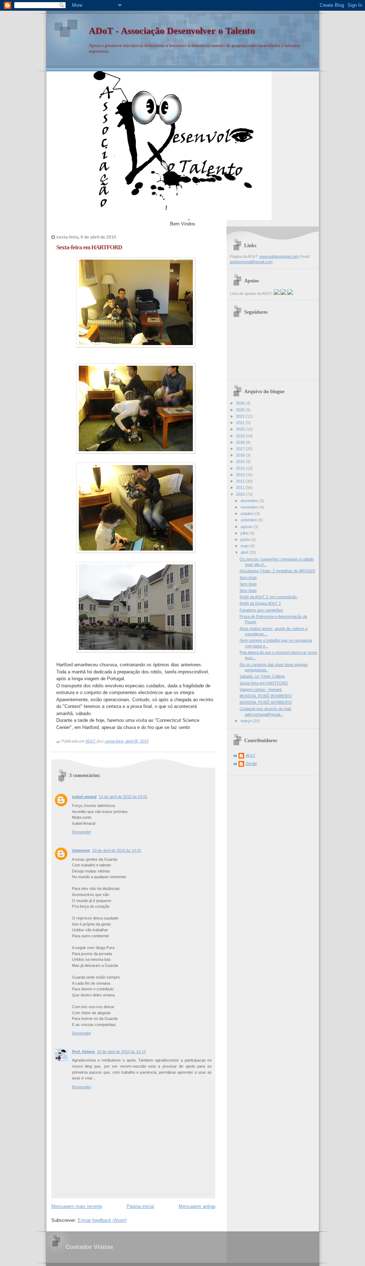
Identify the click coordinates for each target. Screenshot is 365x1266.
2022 (241, 416)
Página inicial (140, 1206)
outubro (248, 513)
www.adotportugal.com (279, 256)
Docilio (251, 763)
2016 (241, 455)
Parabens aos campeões (261, 610)
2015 (241, 461)
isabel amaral (84, 796)
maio (245, 546)
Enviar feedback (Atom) (102, 1220)
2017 (241, 449)
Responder (81, 832)
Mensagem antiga (197, 1206)
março (247, 721)
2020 (241, 429)
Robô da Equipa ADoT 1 (260, 603)
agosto (247, 527)
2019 (241, 436)
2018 (241, 442)
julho (245, 533)
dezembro (250, 501)
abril (245, 552)
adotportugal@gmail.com (251, 262)
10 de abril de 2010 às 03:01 (123, 796)
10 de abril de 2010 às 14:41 (116, 850)
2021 (241, 423)
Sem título (248, 577)
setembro (249, 520)
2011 (241, 487)
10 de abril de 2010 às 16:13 (121, 1051)
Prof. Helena (83, 1051)
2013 (241, 475)
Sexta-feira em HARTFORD (264, 683)
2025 (241, 410)
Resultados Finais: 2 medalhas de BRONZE (277, 571)
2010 (241, 494)
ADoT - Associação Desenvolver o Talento (172, 31)
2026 (241, 403)
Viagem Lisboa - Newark (261, 689)
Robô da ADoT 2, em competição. (269, 597)
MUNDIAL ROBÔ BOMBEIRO (266, 696)
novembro (250, 507)
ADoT (251, 755)
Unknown (81, 850)
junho (246, 539)
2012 (241, 481)
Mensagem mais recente (76, 1206)
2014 (241, 468)
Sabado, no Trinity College (262, 676)
